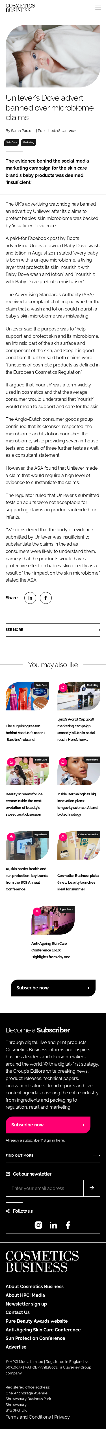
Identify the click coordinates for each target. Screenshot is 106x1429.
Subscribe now (32, 988)
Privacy (62, 1417)
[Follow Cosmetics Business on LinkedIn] (53, 1227)
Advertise (16, 1347)
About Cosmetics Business (35, 1286)
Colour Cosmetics (88, 834)
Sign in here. (54, 1140)
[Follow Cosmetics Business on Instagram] (38, 1227)
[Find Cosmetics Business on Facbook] (67, 1227)
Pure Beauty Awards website (37, 1321)
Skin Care (11, 142)
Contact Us (18, 1312)
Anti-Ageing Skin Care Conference (43, 1330)
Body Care (41, 759)
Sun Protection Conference (35, 1338)
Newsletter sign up (26, 1304)
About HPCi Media (25, 1295)
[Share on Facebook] (46, 598)
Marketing (28, 142)
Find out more (19, 1156)
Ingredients (92, 759)
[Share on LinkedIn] (30, 598)
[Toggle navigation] (98, 8)
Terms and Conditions (28, 1417)
